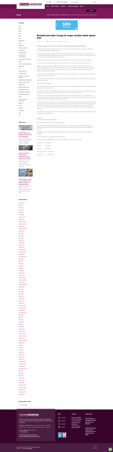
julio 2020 (21, 371)
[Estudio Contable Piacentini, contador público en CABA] (30, 4)
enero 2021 (21, 359)
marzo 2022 (21, 326)
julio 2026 (21, 205)
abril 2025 (21, 240)
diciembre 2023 (22, 277)
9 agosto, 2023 (40, 41)
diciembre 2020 (22, 361)
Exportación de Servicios (25, 59)
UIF (19, 115)
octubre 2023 (22, 282)
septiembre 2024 (23, 256)
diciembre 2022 (22, 305)
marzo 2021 (21, 354)
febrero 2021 (22, 357)
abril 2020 (21, 375)
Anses (20, 31)
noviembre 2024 (22, 252)
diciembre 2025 (22, 221)
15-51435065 (64, 2)
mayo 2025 (21, 238)
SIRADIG (21, 108)
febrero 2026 (22, 217)
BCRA (20, 43)
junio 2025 (21, 235)
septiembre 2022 (23, 312)
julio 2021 (21, 345)
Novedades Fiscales (23, 89)
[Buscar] (93, 2)
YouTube (63, 427)
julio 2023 (21, 289)
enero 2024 (21, 275)
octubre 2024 (22, 254)
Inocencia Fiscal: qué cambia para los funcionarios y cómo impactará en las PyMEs (90, 431)
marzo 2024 (21, 270)
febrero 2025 (22, 245)
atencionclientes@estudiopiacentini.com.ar (29, 436)
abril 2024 (21, 268)
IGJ (19, 68)
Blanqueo (21, 45)
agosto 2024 (21, 259)
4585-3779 (58, 2)
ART (20, 38)
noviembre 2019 (22, 387)
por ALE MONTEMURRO (27, 448)
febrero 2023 (22, 301)
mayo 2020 (21, 373)
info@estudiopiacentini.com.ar (29, 434)
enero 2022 (21, 331)
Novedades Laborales (63, 41)
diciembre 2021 (22, 333)
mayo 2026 (21, 210)
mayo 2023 (21, 294)
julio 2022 (21, 317)
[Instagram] (75, 2)
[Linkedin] (73, 2)
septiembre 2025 (23, 228)
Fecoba (20, 61)
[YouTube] (77, 2)
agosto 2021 (21, 343)
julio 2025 (21, 233)
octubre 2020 (22, 366)
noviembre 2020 (22, 364)
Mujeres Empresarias (24, 87)
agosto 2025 (21, 231)
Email (50, 2)
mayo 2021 (21, 350)
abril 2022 (21, 324)
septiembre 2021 (23, 340)
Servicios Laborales (76, 420)
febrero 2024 (22, 273)
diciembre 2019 (22, 385)
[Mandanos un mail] (55, 2)
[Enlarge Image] (67, 25)
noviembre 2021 (22, 336)
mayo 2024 (21, 266)
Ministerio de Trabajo (24, 82)
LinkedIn (63, 421)
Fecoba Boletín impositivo (25, 64)
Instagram (63, 424)
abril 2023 (21, 296)
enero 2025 (21, 247)
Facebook (63, 417)
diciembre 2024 (22, 249)
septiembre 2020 (23, 368)
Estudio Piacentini (53, 41)
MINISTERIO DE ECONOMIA (25, 80)
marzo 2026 (21, 214)
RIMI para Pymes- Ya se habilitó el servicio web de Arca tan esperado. (25, 134)
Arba (20, 33)
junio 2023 (21, 291)
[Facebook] (71, 2)
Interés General (22, 73)
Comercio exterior (23, 48)
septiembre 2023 (23, 284)
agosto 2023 (21, 287)
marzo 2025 (21, 242)
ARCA (20, 36)
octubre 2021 (22, 338)
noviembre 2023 (22, 280)
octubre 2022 (22, 310)
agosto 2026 (21, 203)
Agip (20, 28)
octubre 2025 (22, 226)
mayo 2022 (21, 322)
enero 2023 (21, 303)
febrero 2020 (22, 380)
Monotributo (22, 84)
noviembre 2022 (22, 308)
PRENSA (20, 103)
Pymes (20, 105)
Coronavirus (22, 50)
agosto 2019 (21, 394)
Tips (20, 113)
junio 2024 (21, 263)
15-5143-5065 (24, 431)
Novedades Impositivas (24, 92)
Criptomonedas (22, 52)
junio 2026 (21, 207)
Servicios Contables (76, 417)
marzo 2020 (21, 378)
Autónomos (21, 40)
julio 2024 (21, 261)
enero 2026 (21, 219)
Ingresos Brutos (23, 71)
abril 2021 (21, 352)
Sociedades (21, 110)
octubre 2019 (22, 389)
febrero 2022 (22, 329)
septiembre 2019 (23, 392)
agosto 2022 (21, 315)
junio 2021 (21, 347)
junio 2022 (21, 319)
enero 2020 (21, 382)
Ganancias (21, 66)
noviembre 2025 (22, 224)
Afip (20, 26)
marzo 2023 (21, 298)
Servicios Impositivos (77, 419)
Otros (20, 96)
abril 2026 (21, 212)
